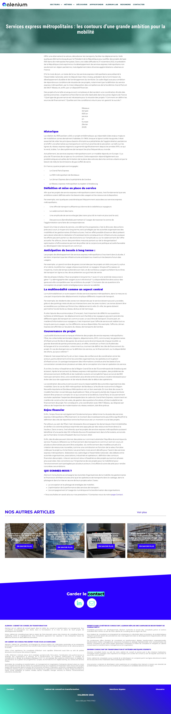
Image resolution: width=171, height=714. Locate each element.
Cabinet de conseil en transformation (61, 689)
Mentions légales (117, 689)
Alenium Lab (112, 4)
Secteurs (55, 4)
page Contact (117, 495)
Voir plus (142, 512)
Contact (10, 689)
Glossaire (160, 689)
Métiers (68, 4)
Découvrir (81, 4)
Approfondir (96, 4)
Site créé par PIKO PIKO (85, 701)
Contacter (138, 4)
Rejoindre (125, 4)
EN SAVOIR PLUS (24, 546)
